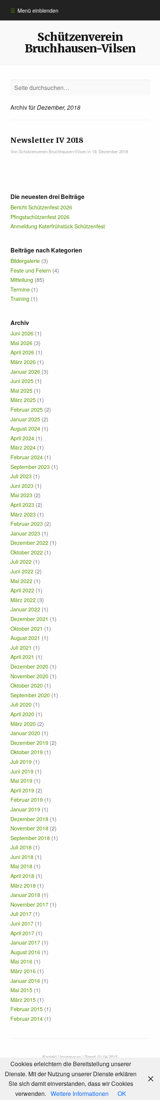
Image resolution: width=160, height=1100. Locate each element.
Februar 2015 (26, 1009)
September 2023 (30, 466)
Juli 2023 (21, 476)
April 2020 (22, 714)
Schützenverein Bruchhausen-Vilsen (80, 42)
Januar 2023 (25, 533)
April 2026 (22, 352)
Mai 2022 (21, 581)
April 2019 (22, 790)
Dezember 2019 (29, 742)
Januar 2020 (25, 733)
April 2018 (22, 875)
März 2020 (23, 723)
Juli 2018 (21, 847)
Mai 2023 (21, 495)
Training (19, 298)
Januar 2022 (25, 609)
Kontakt (49, 1056)
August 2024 (25, 428)
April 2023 (22, 504)
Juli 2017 (21, 913)
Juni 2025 (21, 381)
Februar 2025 (26, 409)
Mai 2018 (21, 866)
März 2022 (23, 600)
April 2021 (22, 656)
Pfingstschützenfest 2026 (40, 217)
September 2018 (30, 838)
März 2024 (23, 447)
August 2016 (25, 952)
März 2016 (23, 971)
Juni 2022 (21, 571)
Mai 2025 (21, 390)
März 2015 (23, 999)
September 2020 (30, 695)
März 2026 (23, 362)
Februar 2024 (26, 457)
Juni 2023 (21, 485)
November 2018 (29, 828)
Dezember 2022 (29, 542)
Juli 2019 (21, 761)
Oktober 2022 (26, 552)
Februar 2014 (26, 1018)
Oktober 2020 (26, 685)
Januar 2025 (25, 419)
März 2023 (23, 514)
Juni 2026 (21, 333)
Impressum (70, 1056)
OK (122, 1093)
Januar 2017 (25, 942)
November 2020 (29, 676)
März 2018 (23, 885)
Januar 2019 (25, 809)
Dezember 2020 (29, 666)
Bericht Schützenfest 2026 (41, 207)
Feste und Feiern (30, 270)
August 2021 (25, 637)
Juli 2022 (21, 561)
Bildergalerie (25, 260)
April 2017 (22, 933)
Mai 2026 (21, 343)
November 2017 (29, 904)
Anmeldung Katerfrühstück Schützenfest (57, 226)
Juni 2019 (21, 771)
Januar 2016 (25, 980)
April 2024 (22, 438)
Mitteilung (21, 279)
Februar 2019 (26, 799)
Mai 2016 (21, 961)
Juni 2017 (21, 923)
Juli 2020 (21, 704)
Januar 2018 (25, 894)
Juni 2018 (21, 857)
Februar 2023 (26, 523)
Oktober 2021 (26, 628)
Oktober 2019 (26, 752)
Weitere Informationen (80, 1093)
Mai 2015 (21, 990)
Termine (20, 289)
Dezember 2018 (29, 819)
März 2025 (23, 399)
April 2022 (22, 590)
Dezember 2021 (29, 619)
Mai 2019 (21, 780)
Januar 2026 (25, 371)
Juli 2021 (21, 647)
